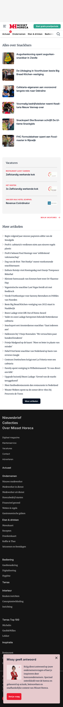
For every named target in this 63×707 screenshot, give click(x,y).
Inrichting (7, 606)
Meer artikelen (31, 401)
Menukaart (7, 525)
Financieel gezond (11, 502)
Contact (6, 454)
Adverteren (7, 459)
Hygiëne (6, 575)
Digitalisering (9, 570)
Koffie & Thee (9, 541)
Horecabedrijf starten (12, 497)
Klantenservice (9, 443)
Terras (6, 582)
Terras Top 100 (10, 619)
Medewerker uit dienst (13, 492)
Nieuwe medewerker (12, 481)
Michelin (6, 625)
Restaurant (7, 652)
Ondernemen (9, 475)
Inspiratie (7, 642)
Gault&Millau (9, 630)
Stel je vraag (14, 696)
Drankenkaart (9, 536)
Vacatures (7, 448)
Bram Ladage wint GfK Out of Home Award (25, 313)
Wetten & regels (9, 508)
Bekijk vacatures (49, 217)
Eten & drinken (10, 519)
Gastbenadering (10, 565)
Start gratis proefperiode (47, 26)
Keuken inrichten (10, 596)
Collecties (10, 423)
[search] (58, 34)
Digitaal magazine (10, 437)
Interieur (7, 590)
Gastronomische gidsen (13, 513)
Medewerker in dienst (12, 487)
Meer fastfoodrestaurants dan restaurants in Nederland (31, 385)
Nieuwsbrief (11, 418)
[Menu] (4, 26)
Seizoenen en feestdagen (14, 546)
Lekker (5, 636)
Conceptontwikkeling (12, 601)
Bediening (8, 559)
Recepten (6, 530)
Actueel (6, 467)
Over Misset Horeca (17, 428)
